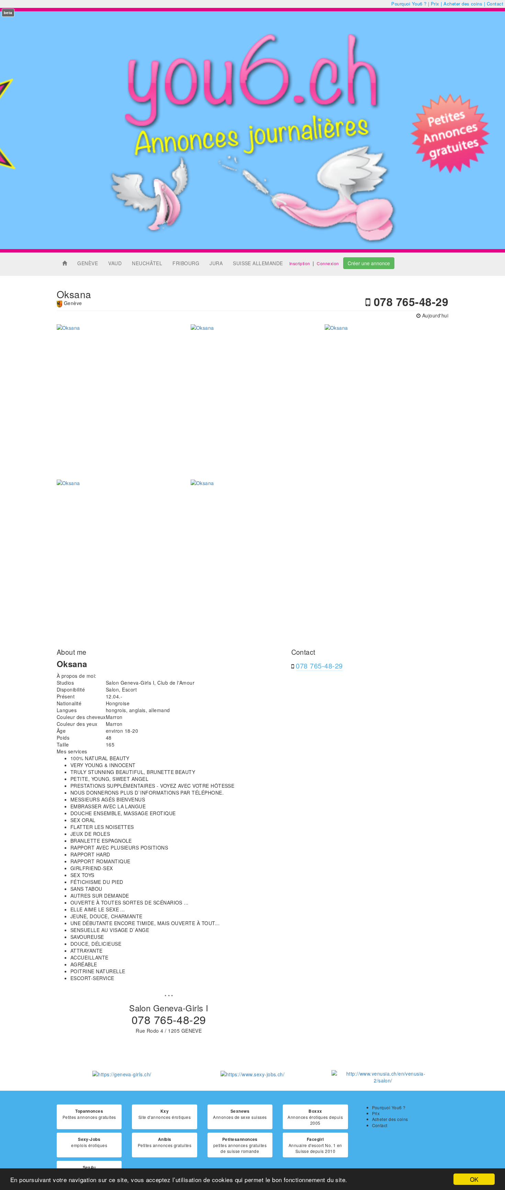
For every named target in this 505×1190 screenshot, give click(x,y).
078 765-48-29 (319, 666)
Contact (495, 3)
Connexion (328, 263)
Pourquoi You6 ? (408, 3)
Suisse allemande (258, 263)
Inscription (299, 263)
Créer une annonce (369, 263)
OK (474, 1179)
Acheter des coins (463, 3)
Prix (435, 3)
